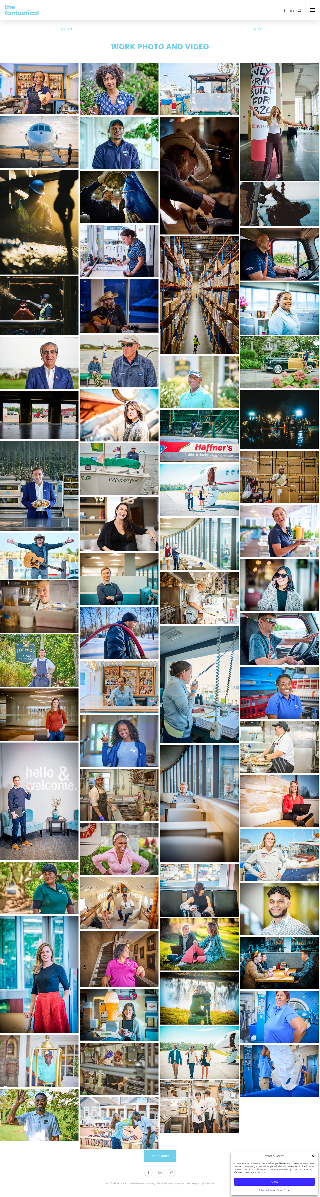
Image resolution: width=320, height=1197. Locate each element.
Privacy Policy (283, 1190)
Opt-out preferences (266, 1190)
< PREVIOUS (64, 29)
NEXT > (259, 29)
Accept (274, 1181)
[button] (313, 1156)
